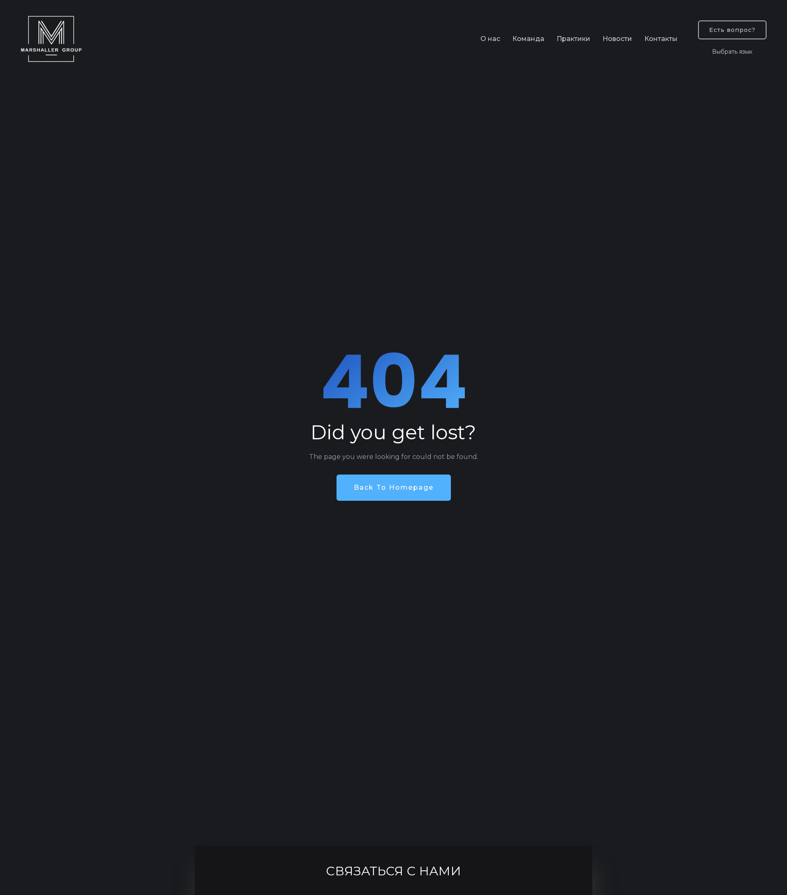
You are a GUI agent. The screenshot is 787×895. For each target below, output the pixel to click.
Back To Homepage (394, 487)
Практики (573, 39)
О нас (490, 39)
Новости (617, 39)
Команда (528, 39)
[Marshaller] (51, 39)
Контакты (661, 39)
